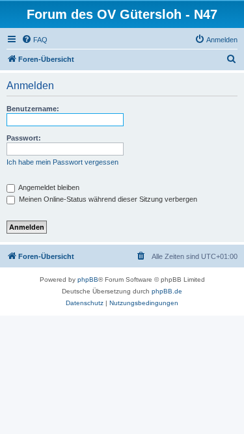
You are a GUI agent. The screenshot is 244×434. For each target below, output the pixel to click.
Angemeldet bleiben (48, 187)
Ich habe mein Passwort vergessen (62, 162)
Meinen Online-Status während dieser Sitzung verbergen (107, 199)
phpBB (87, 279)
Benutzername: (33, 109)
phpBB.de (167, 291)
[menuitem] (34, 39)
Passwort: (24, 138)
